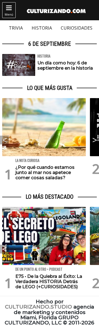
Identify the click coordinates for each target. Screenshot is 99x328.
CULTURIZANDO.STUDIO (38, 307)
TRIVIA (16, 28)
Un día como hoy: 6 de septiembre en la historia (65, 65)
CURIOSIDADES (76, 28)
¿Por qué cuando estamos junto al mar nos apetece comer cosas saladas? (45, 172)
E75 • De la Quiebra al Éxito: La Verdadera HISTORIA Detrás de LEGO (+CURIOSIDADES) (48, 281)
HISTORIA (42, 28)
